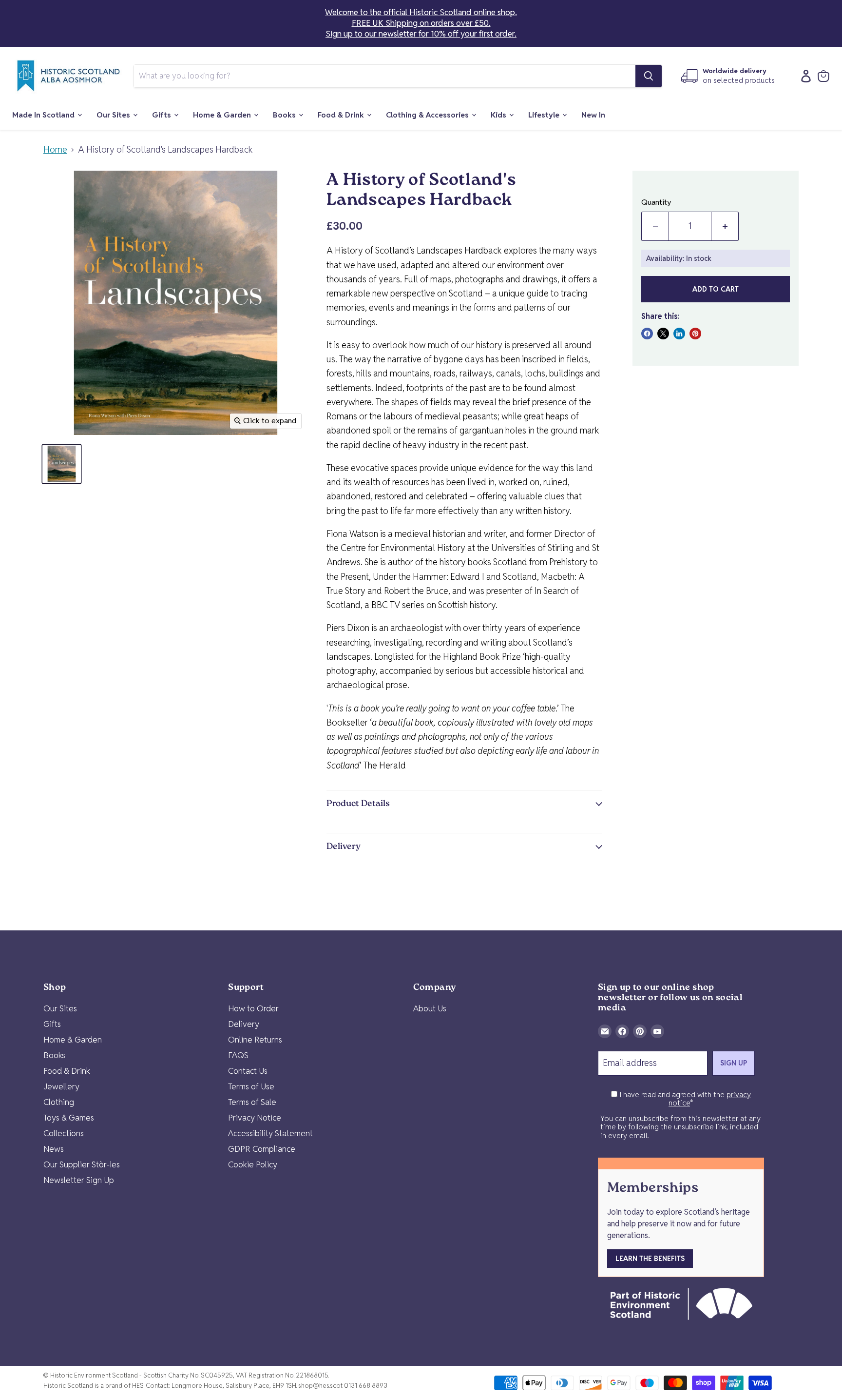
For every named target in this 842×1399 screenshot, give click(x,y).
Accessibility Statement (270, 1133)
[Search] (648, 76)
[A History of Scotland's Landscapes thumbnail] (61, 464)
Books (285, 114)
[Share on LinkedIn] (679, 333)
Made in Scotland (44, 114)
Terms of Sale (252, 1102)
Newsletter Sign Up (78, 1180)
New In (593, 114)
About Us (429, 1008)
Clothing (58, 1102)
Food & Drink (342, 114)
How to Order (253, 1008)
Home (55, 150)
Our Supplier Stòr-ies (81, 1164)
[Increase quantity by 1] (725, 226)
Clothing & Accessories (428, 114)
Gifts (162, 114)
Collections (63, 1133)
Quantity (656, 202)
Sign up (733, 1063)
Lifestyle (544, 114)
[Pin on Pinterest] (695, 333)
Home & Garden (223, 114)
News (53, 1148)
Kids (499, 114)
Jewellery (61, 1086)
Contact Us (248, 1070)
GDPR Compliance (261, 1148)
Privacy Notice (254, 1117)
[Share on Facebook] (647, 333)
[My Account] (803, 76)
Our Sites (114, 114)
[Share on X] (663, 333)
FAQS (238, 1055)
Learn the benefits (650, 1258)
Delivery (243, 1024)
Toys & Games (68, 1117)
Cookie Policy (252, 1164)
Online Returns (255, 1039)
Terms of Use (251, 1086)
